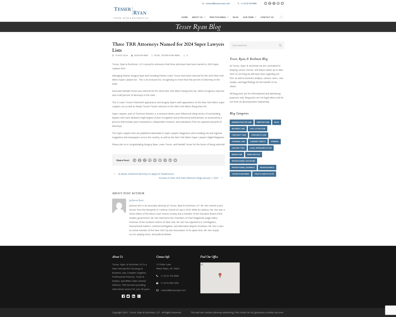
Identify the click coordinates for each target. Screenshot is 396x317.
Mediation (237, 154)
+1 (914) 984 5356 (169, 282)
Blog (236, 17)
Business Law (238, 128)
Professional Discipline (243, 161)
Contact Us (267, 17)
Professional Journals (243, 167)
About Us (197, 17)
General (275, 141)
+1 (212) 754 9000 (248, 3)
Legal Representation (261, 148)
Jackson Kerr (141, 55)
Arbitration (263, 122)
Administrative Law (242, 122)
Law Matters (238, 148)
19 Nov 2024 (121, 55)
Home (184, 17)
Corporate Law (258, 135)
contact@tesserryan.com (217, 3)
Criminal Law (238, 141)
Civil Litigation (257, 128)
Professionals (267, 167)
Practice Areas (218, 17)
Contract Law (239, 135)
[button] (220, 275)
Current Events (258, 141)
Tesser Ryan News (170, 55)
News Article (253, 154)
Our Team (248, 17)
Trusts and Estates (264, 174)
